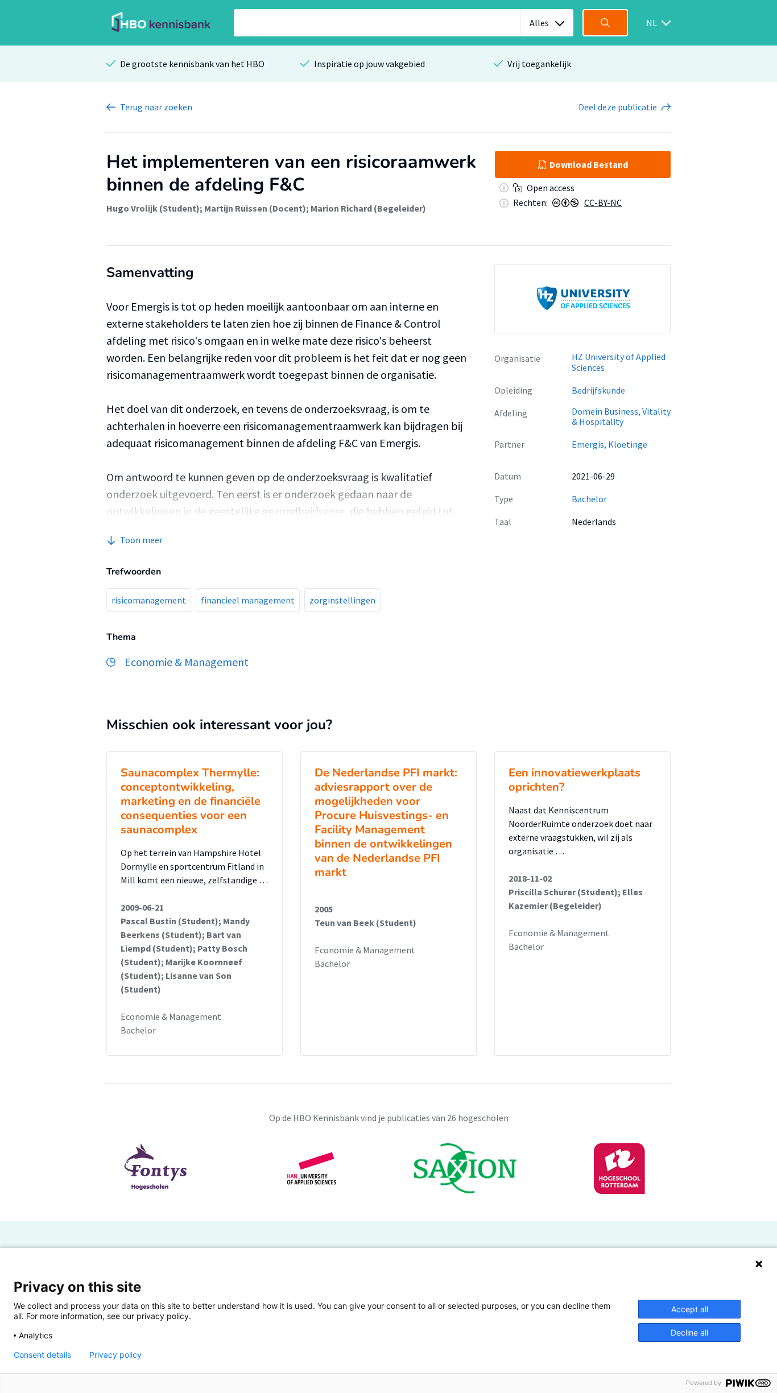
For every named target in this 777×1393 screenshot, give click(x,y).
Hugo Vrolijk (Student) (153, 208)
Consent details (42, 1354)
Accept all (689, 1309)
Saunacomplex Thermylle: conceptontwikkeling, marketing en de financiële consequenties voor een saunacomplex (191, 801)
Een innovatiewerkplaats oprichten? (574, 780)
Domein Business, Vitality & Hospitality (621, 416)
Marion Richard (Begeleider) (368, 208)
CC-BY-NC (603, 202)
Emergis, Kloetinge (609, 444)
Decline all (689, 1332)
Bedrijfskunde (598, 390)
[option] (582, 298)
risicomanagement (148, 600)
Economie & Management (171, 1016)
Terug (156, 107)
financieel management (248, 600)
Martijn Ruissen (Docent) (255, 208)
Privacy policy (115, 1354)
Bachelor (589, 499)
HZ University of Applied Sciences (619, 362)
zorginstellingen (342, 600)
